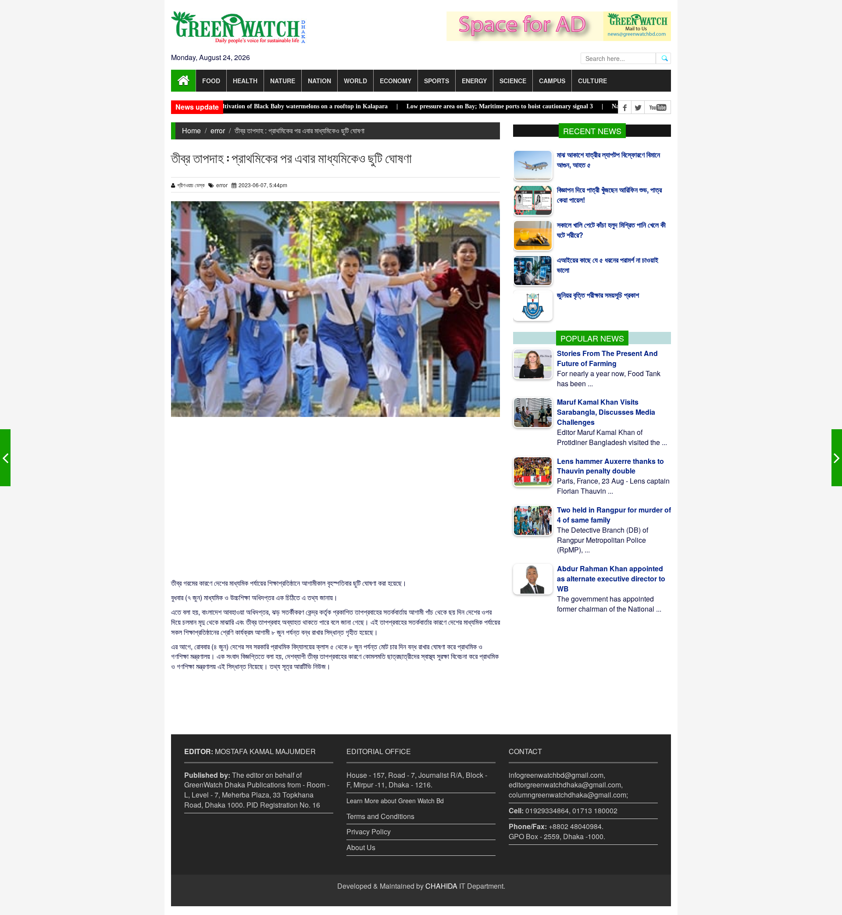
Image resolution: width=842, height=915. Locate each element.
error (217, 130)
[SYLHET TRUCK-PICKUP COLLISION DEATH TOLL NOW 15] (836, 457)
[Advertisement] (335, 497)
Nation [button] (319, 80)
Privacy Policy (368, 831)
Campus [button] (552, 80)
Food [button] (211, 80)
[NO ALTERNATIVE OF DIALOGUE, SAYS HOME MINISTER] (5, 457)
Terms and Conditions (380, 816)
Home (191, 130)
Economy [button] (395, 80)
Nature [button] (282, 80)
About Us (360, 847)
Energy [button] (474, 80)
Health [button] (245, 80)
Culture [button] (592, 80)
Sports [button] (436, 80)
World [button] (355, 80)
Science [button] (512, 80)
